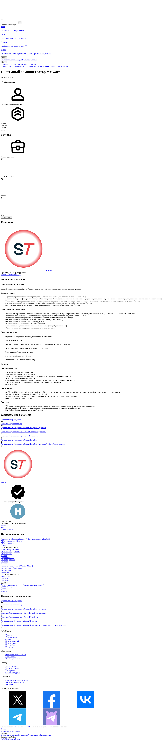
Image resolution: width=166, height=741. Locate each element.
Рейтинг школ (10, 657)
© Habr (3, 729)
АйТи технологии (8, 541)
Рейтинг (52, 66)
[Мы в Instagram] (119, 707)
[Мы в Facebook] (52, 707)
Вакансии (4, 66)
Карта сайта (10, 645)
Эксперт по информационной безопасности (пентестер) (22, 585)
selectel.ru (4, 275)
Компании (45, 66)
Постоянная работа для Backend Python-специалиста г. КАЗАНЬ (25, 539)
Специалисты (13, 66)
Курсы (17, 739)
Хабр (3, 739)
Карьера (12, 739)
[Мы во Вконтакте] (86, 707)
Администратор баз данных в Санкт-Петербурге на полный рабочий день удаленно (33, 444)
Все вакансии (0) (14, 275)
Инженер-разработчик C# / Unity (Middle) (17, 566)
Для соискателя (11, 666)
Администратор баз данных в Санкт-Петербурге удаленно (23, 428)
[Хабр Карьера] (10, 22)
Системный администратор (11, 424)
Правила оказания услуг (14, 682)
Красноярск (17, 568)
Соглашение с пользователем (16, 680)
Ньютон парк (6, 568)
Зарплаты (59, 66)
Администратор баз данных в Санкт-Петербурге (19, 440)
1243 (15, 727)
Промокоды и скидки (13, 659)
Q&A (7, 739)
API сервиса (10, 671)
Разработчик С (6, 576)
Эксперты (37, 66)
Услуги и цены (11, 637)
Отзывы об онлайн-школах (15, 655)
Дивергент (5, 578)
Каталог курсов (11, 643)
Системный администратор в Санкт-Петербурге (19, 436)
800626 (29, 727)
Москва (17, 552)
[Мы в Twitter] (18, 707)
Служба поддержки (12, 673)
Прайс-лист (9, 684)
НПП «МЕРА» (6, 552)
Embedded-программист (10, 550)
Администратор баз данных (11, 420)
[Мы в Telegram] (18, 725)
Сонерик (4, 560)
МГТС (3, 587)
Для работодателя (12, 668)
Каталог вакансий (12, 641)
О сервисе (9, 635)
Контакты (9, 647)
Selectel (49, 271)
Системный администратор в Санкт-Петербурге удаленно (23, 432)
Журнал (66, 66)
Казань (19, 541)
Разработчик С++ (7, 558)
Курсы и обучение (26, 66)
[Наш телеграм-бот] (52, 725)
